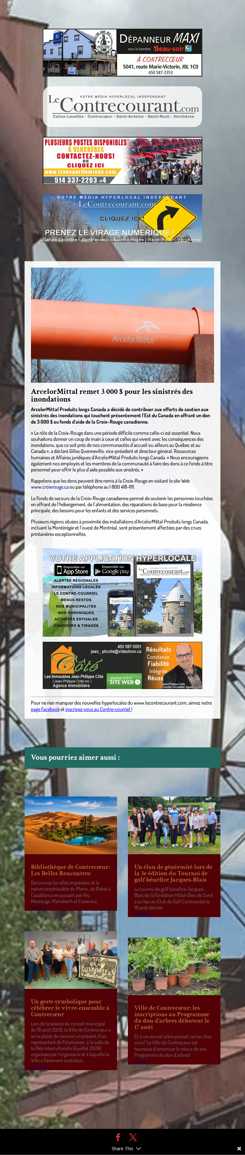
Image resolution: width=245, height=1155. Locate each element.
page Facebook (45, 709)
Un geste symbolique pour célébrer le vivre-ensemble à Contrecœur (70, 1007)
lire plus (38, 907)
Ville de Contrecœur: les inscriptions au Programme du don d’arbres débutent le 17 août (172, 1017)
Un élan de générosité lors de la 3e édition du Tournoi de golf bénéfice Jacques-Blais (173, 873)
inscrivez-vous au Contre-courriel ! (98, 709)
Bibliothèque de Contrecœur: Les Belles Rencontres (70, 870)
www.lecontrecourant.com (160, 703)
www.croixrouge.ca (50, 487)
